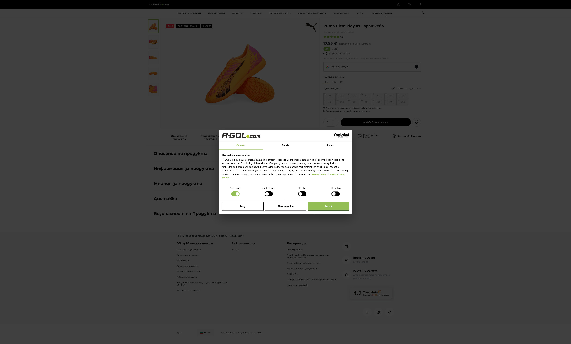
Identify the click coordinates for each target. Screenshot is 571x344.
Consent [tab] (240, 145)
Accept (328, 206)
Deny (243, 206)
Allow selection (286, 206)
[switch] (269, 194)
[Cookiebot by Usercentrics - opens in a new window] (336, 135)
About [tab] (330, 145)
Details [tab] (285, 145)
